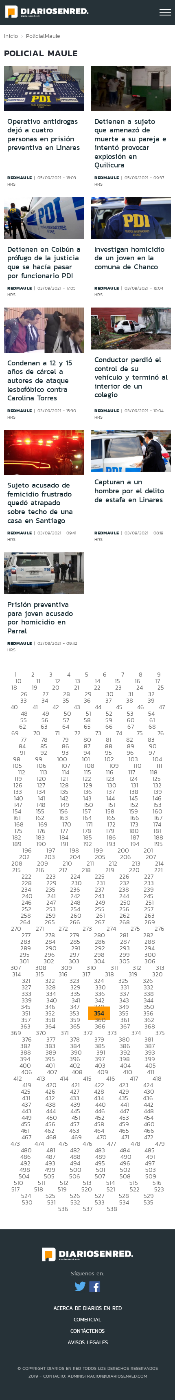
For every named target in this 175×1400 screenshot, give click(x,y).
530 (27, 1202)
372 (88, 1033)
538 (112, 1208)
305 (124, 961)
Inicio (11, 36)
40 (14, 707)
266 (75, 922)
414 (64, 1078)
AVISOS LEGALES (88, 1342)
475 (63, 1143)
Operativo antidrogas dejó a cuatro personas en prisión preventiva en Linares (43, 134)
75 (140, 733)
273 (87, 928)
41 (35, 707)
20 (55, 687)
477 (111, 1143)
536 (63, 1208)
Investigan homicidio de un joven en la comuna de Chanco (129, 258)
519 (62, 1189)
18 (14, 687)
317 (86, 974)
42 (55, 707)
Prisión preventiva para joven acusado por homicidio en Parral (40, 617)
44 (98, 707)
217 (63, 870)
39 (151, 700)
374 (136, 1033)
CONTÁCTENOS (87, 1331)
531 (51, 1202)
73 (98, 733)
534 (124, 1202)
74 (119, 733)
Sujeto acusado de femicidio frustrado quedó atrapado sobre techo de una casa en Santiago (40, 502)
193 (111, 844)
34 (45, 700)
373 (112, 1033)
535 (148, 1202)
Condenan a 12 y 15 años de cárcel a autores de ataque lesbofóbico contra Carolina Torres (39, 380)
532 (75, 1202)
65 (87, 726)
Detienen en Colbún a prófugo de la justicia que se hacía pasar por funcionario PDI (44, 262)
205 (100, 857)
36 (87, 700)
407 (52, 1072)
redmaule (19, 177)
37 (108, 700)
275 (135, 928)
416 (110, 1078)
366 (100, 1026)
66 (109, 726)
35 (66, 700)
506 (74, 1176)
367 (125, 1026)
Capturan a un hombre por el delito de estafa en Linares (129, 491)
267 (100, 922)
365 (75, 1026)
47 (162, 707)
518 (38, 1189)
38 (129, 700)
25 (161, 687)
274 (111, 928)
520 (86, 1189)
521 (111, 1189)
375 (160, 1033)
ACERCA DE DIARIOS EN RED (87, 1308)
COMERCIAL (87, 1319)
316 (63, 974)
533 (100, 1202)
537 (87, 1208)
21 (76, 687)
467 (26, 1137)
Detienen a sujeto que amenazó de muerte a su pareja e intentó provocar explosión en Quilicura (130, 143)
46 (140, 707)
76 (161, 733)
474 (39, 1143)
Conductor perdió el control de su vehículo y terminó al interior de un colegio (131, 377)
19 (34, 687)
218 (86, 870)
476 (87, 1143)
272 (63, 928)
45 (119, 707)
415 (87, 1078)
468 (51, 1137)
